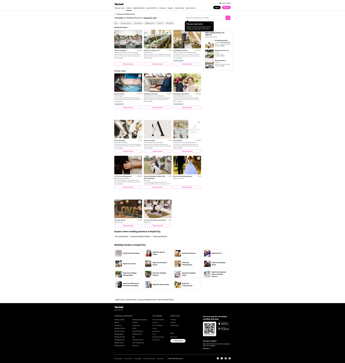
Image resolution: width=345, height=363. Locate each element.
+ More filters (169, 23)
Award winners (138, 23)
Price (116, 23)
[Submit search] (228, 18)
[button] (128, 28)
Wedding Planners (131, 299)
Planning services (126, 23)
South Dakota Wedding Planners (125, 14)
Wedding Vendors (120, 299)
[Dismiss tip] (211, 23)
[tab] (126, 47)
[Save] (139, 32)
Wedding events (149, 23)
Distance (160, 23)
